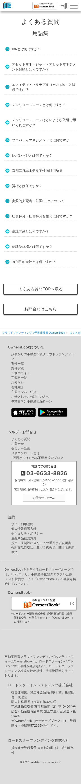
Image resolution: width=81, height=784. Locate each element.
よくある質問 (20, 439)
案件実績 (17, 368)
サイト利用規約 (22, 524)
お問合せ (17, 443)
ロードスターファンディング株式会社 (38, 740)
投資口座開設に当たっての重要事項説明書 (41, 543)
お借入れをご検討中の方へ (30, 396)
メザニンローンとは (25, 453)
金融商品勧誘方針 (23, 538)
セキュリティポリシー (27, 533)
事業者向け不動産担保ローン (31, 401)
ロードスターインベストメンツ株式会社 (40, 685)
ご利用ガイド (20, 373)
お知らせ (17, 382)
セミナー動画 (20, 448)
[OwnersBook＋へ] (44, 5)
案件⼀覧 (17, 363)
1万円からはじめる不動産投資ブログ (37, 458)
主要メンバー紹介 (23, 392)
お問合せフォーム (44, 497)
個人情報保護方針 (23, 529)
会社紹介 (17, 387)
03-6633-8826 (46, 473)
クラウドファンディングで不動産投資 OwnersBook (7, 8)
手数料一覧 (19, 378)
